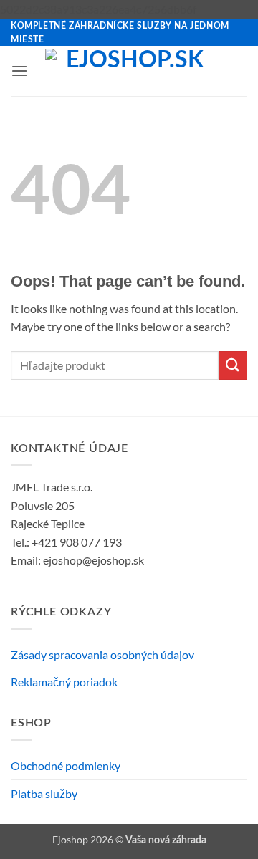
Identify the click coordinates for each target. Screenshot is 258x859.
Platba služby (44, 793)
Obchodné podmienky (65, 765)
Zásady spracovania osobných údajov (102, 654)
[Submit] (233, 365)
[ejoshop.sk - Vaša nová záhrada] (129, 71)
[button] (19, 70)
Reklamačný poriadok (64, 681)
